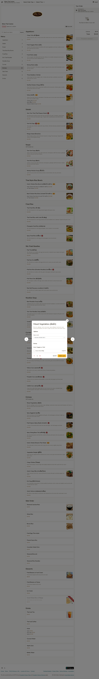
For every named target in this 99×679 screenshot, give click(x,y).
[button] (26, 341)
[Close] (67, 320)
